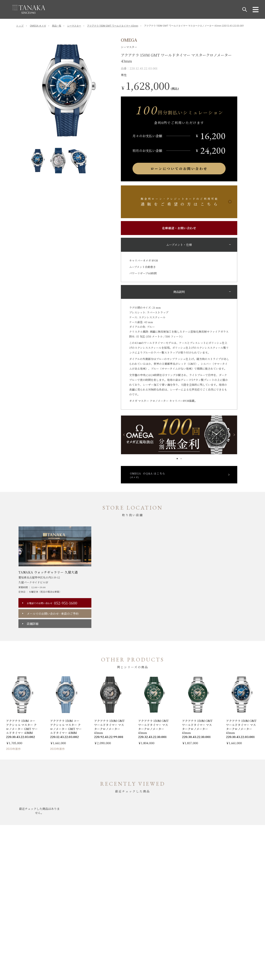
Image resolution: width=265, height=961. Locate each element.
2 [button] (181, 458)
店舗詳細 (32, 624)
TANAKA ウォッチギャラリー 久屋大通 (48, 572)
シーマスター (74, 25)
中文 (133, 900)
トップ (20, 25)
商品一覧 (56, 25)
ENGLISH (119, 900)
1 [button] (177, 458)
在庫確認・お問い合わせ (179, 228)
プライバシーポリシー (60, 853)
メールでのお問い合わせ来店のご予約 (53, 613)
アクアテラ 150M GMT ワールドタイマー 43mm (112, 25)
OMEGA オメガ (38, 25)
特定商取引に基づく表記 (31, 853)
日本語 (146, 900)
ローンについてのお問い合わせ (179, 168)
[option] (68, 91)
